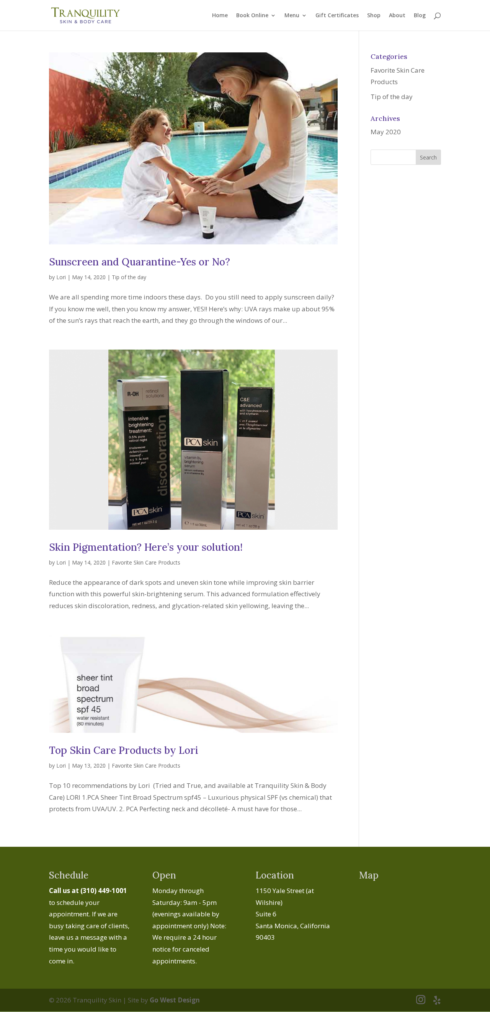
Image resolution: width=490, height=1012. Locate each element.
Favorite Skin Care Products (146, 562)
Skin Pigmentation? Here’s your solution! (146, 547)
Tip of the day (129, 277)
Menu (291, 16)
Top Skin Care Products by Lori (123, 750)
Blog (420, 16)
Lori (61, 277)
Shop (374, 16)
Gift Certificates (337, 16)
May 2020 (386, 131)
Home (220, 16)
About (397, 16)
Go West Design (175, 1000)
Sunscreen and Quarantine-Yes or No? (139, 261)
